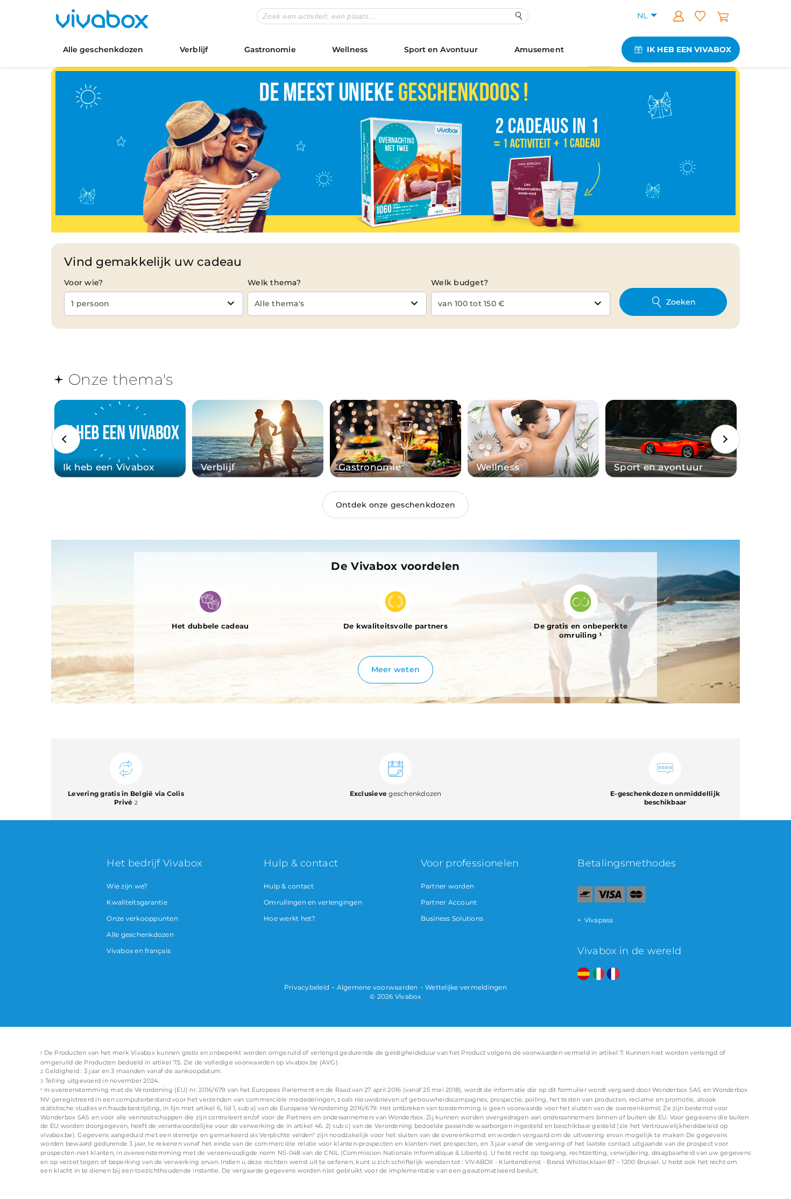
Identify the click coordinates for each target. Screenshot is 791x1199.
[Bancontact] (584, 900)
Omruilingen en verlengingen (313, 902)
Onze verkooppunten (142, 918)
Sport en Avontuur (441, 49)
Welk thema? (274, 282)
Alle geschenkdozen (103, 49)
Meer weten (395, 669)
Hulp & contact (289, 886)
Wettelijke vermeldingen (466, 987)
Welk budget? (459, 282)
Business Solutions (452, 918)
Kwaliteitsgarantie (137, 902)
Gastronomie (270, 49)
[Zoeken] (519, 16)
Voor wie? (83, 282)
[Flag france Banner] (613, 974)
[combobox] (154, 303)
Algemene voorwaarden (377, 987)
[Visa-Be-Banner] (609, 900)
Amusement (539, 49)
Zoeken (681, 302)
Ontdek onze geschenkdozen (395, 505)
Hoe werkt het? (290, 918)
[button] (65, 439)
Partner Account (449, 902)
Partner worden (448, 886)
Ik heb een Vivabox (689, 49)
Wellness (350, 49)
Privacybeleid (306, 987)
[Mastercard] (636, 900)
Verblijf (194, 49)
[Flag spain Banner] (583, 974)
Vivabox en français (139, 951)
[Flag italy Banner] (598, 974)
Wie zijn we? (127, 886)
